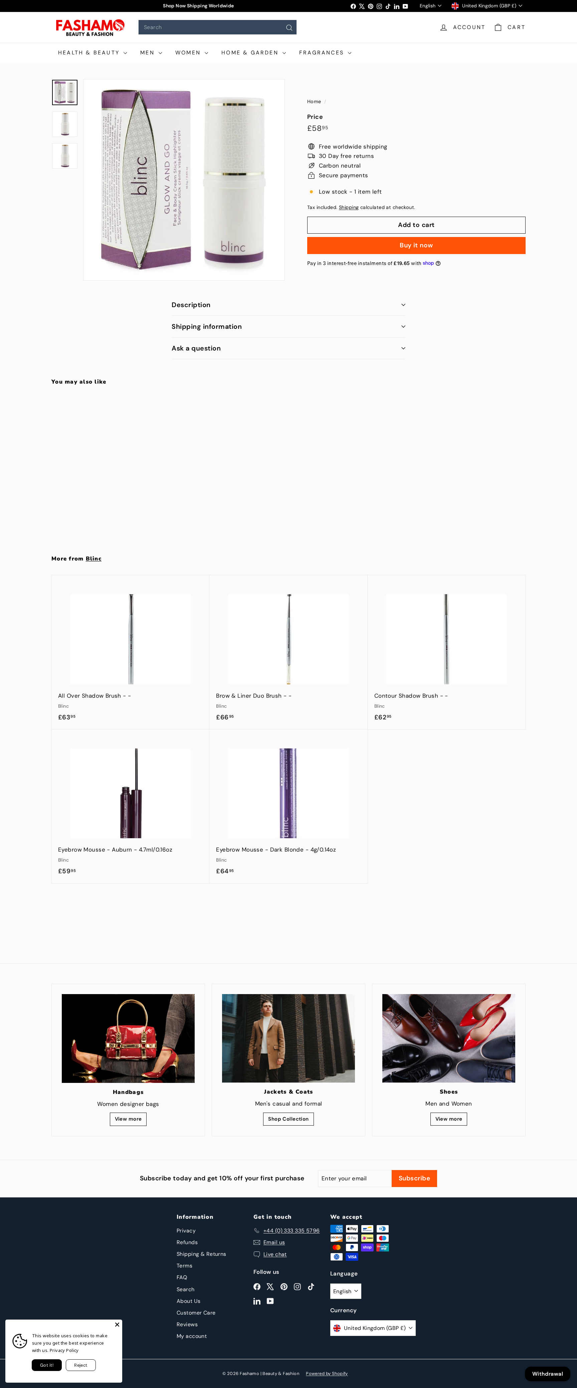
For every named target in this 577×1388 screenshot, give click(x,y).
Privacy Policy (64, 1350)
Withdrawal (547, 1373)
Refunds (187, 1242)
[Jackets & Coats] (288, 1038)
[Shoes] (448, 1038)
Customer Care (196, 1312)
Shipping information (207, 326)
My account (192, 1336)
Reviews (187, 1324)
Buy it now (416, 245)
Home (315, 101)
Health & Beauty (90, 52)
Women (189, 52)
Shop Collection (288, 1119)
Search (186, 1289)
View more (128, 1119)
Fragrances (322, 52)
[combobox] (217, 27)
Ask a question (196, 348)
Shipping (349, 207)
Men (148, 52)
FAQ (182, 1277)
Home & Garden (251, 52)
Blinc (94, 558)
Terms (184, 1265)
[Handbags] (128, 1038)
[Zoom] (183, 179)
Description (191, 304)
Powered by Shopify (327, 1373)
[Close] (117, 1324)
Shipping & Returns (201, 1253)
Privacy (186, 1230)
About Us (188, 1301)
